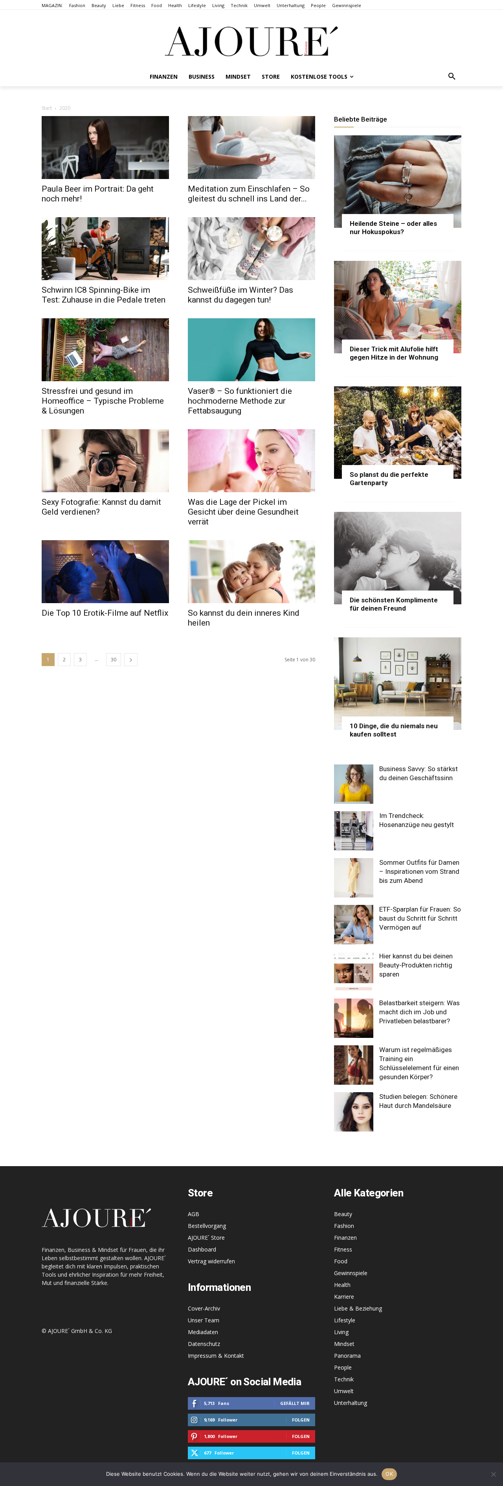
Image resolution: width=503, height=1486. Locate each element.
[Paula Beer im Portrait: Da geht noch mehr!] (105, 147)
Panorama (347, 1355)
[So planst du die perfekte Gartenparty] (397, 432)
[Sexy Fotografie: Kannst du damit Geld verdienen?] (105, 460)
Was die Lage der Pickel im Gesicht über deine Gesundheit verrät (243, 511)
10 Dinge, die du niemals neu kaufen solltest (394, 730)
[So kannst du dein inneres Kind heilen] (251, 571)
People (343, 1367)
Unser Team (203, 1320)
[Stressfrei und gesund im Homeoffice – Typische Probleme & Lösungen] (105, 349)
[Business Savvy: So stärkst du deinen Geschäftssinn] (353, 784)
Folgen (301, 1420)
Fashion (344, 1225)
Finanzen (345, 1237)
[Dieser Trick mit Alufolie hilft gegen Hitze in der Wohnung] (397, 307)
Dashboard (202, 1249)
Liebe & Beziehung (358, 1308)
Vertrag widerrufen (211, 1261)
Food (340, 1261)
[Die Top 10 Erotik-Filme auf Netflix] (105, 571)
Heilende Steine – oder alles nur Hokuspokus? (393, 228)
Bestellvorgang (207, 1225)
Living (341, 1332)
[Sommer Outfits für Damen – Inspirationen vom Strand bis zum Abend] (353, 877)
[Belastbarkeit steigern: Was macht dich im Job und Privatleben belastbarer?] (353, 1018)
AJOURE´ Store (206, 1237)
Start (47, 108)
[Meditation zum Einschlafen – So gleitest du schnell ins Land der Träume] (251, 147)
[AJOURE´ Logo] (251, 41)
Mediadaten (203, 1332)
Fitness (343, 1249)
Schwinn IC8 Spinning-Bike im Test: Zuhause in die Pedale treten (103, 295)
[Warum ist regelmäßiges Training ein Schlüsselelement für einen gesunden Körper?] (353, 1065)
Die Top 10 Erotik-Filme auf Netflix (105, 613)
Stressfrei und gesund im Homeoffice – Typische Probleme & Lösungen (103, 400)
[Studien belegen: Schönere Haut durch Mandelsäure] (353, 1112)
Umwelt (344, 1391)
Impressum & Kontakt (216, 1355)
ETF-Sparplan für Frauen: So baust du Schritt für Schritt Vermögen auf (420, 918)
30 (113, 659)
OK (389, 1474)
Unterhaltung (350, 1403)
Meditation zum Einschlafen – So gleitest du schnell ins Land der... (249, 193)
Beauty (343, 1214)
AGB (193, 1214)
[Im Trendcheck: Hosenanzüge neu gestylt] (353, 831)
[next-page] (131, 659)
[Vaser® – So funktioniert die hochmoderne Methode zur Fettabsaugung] (251, 349)
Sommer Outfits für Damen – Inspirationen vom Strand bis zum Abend (419, 871)
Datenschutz (204, 1344)
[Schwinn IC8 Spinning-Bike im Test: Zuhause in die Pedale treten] (105, 248)
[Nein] (493, 1474)
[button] (451, 76)
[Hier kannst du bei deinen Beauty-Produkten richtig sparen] (353, 971)
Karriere (344, 1296)
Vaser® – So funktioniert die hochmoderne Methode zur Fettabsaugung (240, 400)
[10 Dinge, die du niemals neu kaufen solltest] (397, 683)
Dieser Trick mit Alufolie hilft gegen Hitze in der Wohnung (394, 353)
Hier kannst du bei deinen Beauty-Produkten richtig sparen (416, 965)
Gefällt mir (295, 1403)
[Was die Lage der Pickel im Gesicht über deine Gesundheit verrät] (251, 460)
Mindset (344, 1344)
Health (342, 1284)
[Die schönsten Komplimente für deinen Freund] (397, 558)
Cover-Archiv (204, 1308)
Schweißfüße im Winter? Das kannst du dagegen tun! (240, 295)
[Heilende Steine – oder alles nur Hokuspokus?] (397, 181)
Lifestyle (344, 1320)
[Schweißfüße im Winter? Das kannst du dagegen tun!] (251, 248)
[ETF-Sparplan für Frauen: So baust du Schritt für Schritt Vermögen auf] (353, 924)
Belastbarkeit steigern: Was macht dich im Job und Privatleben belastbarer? (419, 1012)
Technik (344, 1379)
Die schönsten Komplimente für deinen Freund (394, 604)
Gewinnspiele (350, 1273)
